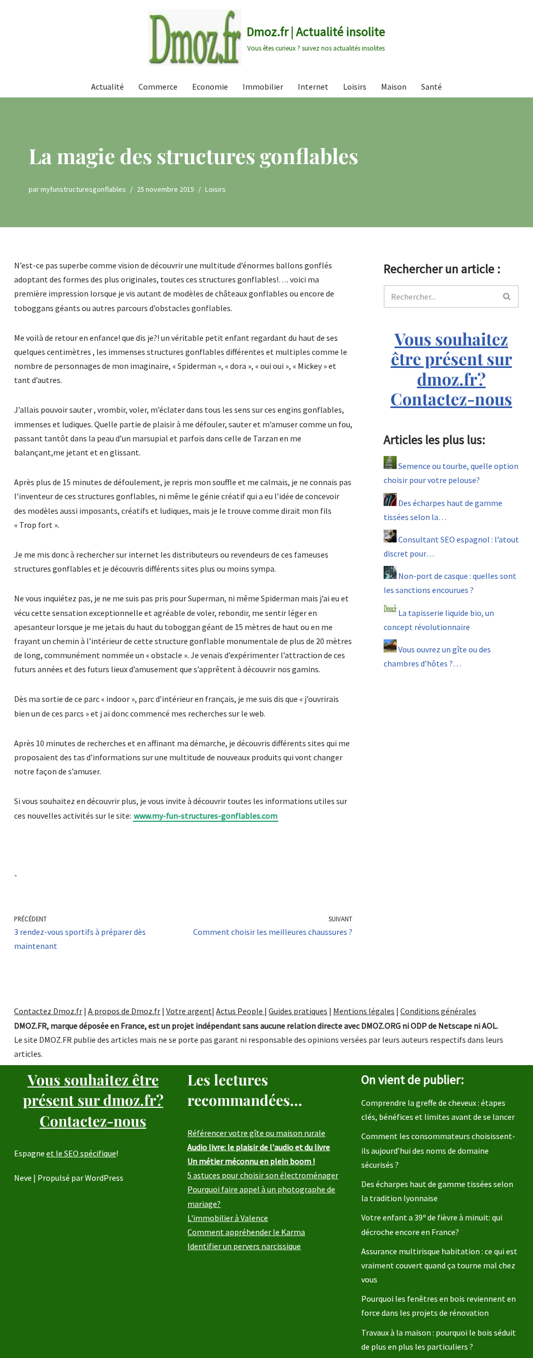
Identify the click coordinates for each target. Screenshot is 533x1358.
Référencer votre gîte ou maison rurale (256, 1133)
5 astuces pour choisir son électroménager (262, 1175)
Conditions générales (438, 1011)
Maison (394, 86)
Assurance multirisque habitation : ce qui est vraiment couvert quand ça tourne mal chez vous (439, 1265)
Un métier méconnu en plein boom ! (251, 1161)
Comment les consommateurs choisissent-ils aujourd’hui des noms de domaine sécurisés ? (438, 1150)
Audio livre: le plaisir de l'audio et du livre (258, 1147)
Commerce (157, 86)
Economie (210, 86)
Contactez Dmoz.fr (48, 1011)
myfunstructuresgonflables (83, 189)
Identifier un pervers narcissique (244, 1246)
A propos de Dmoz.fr (124, 1011)
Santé (431, 86)
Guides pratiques (298, 1011)
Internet (313, 86)
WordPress (104, 1177)
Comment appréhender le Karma (246, 1232)
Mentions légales (364, 1011)
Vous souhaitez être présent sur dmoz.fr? (451, 368)
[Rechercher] (507, 296)
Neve (23, 1177)
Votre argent (189, 1011)
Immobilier (263, 86)
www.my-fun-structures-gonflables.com (205, 815)
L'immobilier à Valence (227, 1218)
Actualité (107, 86)
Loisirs (354, 86)
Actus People (240, 1011)
